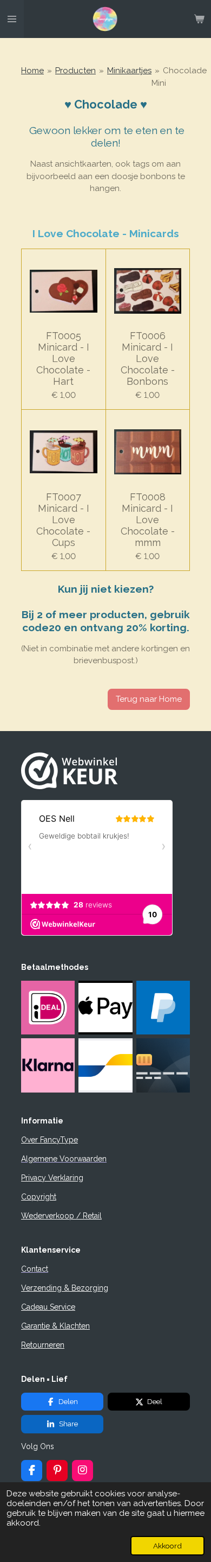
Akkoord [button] (167, 1545)
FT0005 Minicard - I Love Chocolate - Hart (63, 358)
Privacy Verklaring (52, 1177)
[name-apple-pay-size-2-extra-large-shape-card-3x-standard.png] (105, 1008)
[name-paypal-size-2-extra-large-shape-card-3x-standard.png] (163, 1008)
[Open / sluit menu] (12, 19)
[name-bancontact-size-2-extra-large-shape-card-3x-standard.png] (105, 1065)
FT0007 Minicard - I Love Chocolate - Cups (63, 519)
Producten (75, 70)
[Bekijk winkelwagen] (199, 19)
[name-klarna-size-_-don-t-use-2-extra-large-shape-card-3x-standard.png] (48, 1065)
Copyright (38, 1196)
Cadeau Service (48, 1307)
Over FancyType (49, 1139)
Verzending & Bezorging (64, 1288)
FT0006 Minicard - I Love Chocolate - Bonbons (148, 358)
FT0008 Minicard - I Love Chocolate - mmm (148, 519)
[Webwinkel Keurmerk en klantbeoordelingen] (69, 786)
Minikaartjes (129, 70)
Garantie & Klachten (55, 1326)
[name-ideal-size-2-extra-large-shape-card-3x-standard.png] (48, 1008)
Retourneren (42, 1345)
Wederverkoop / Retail (61, 1215)
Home (32, 70)
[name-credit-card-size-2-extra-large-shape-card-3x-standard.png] (163, 1065)
